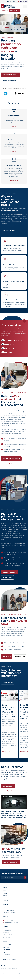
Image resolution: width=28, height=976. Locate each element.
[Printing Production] (14, 144)
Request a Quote (13, 10)
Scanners (5, 957)
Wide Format (6, 947)
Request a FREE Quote (9, 74)
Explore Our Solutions (9, 80)
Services (5, 904)
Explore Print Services (9, 572)
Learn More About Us (9, 230)
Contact (15, 1)
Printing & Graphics (7, 908)
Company (5, 887)
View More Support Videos (8, 790)
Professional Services (8, 910)
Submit (25, 877)
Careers (5, 895)
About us (9, 1)
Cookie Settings (17, 973)
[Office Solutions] (14, 119)
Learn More (6, 656)
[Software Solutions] (14, 171)
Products (5, 941)
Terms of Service (10, 973)
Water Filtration (6, 937)
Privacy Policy (3, 973)
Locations (5, 900)
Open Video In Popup (14, 802)
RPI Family (5, 893)
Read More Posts (8, 682)
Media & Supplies (7, 954)
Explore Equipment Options (11, 458)
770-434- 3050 (9, 920)
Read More (5, 751)
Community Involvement (9, 898)
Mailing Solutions (7, 949)
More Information (7, 786)
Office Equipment (7, 930)
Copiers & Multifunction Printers (11, 945)
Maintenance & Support (9, 912)
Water (4, 952)
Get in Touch (6, 916)
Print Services (6, 932)
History (4, 890)
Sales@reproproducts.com (11, 922)
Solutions (5, 926)
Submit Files (5, 10)
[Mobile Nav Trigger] (25, 6)
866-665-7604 (23, 1)
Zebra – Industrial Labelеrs (9, 959)
